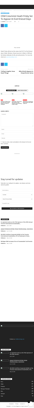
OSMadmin (3, 225)
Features (3, 386)
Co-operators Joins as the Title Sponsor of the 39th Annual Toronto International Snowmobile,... (16, 222)
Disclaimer (11, 403)
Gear (2, 396)
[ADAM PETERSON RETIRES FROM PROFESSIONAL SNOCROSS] (5, 363)
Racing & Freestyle (8, 10)
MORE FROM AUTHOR (22, 90)
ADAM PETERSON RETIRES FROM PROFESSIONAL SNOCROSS (17, 229)
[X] (20, 342)
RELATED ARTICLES (11, 90)
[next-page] (18, 107)
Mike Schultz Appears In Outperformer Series (26, 72)
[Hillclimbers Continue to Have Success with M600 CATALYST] (28, 97)
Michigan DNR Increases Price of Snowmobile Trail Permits (16, 241)
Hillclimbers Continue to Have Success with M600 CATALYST (28, 102)
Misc (2, 391)
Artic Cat (25, 100)
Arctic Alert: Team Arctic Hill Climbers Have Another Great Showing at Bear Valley (17, 103)
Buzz (13, 100)
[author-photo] (17, 80)
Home (2, 10)
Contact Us (22, 403)
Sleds (2, 384)
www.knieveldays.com (11, 57)
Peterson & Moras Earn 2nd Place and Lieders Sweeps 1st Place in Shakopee (5, 103)
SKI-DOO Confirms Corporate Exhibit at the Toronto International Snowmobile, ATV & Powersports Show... (15, 235)
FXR (2, 100)
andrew (3, 21)
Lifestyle (3, 393)
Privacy (16, 403)
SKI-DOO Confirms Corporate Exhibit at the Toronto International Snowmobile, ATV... (21, 368)
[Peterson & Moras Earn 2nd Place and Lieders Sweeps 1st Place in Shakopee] (6, 97)
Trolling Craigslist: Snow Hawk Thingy (8, 72)
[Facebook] (2, 25)
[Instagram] (17, 342)
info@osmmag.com (19, 339)
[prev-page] (16, 107)
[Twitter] (6, 25)
